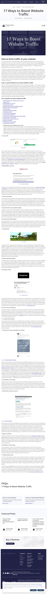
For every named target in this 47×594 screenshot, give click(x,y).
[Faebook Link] (44, 25)
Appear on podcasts (7, 120)
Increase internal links (8, 105)
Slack (25, 241)
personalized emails (37, 326)
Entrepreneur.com (25, 295)
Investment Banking (29, 556)
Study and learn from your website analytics (13, 106)
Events (21, 564)
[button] (20, 1)
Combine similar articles (8, 123)
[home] (9, 2)
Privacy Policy (41, 556)
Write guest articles (7, 112)
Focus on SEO (6, 102)
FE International (8, 421)
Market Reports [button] (21, 562)
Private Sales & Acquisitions (30, 559)
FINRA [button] (14, 574)
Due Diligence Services (30, 563)
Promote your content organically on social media (14, 116)
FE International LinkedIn (10, 360)
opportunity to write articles (7, 367)
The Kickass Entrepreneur (25, 183)
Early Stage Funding (29, 566)
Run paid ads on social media (9, 117)
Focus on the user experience (9, 113)
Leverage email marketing (9, 114)
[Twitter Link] (42, 25)
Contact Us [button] (22, 557)
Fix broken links (6, 109)
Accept (33, 590)
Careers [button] (21, 559)
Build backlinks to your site (9, 103)
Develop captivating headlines (10, 110)
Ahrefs (16, 163)
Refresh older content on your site (10, 119)
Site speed (21, 315)
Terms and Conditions (40, 558)
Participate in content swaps (9, 121)
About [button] (21, 556)
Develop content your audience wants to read (13, 100)
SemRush (11, 163)
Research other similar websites (10, 107)
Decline (41, 590)
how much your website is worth (36, 471)
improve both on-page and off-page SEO (16, 159)
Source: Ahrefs (23, 147)
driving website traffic (36, 373)
